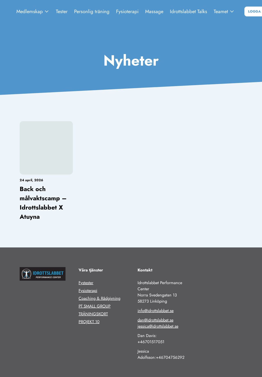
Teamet (221, 11)
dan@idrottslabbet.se (155, 320)
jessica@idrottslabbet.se (158, 326)
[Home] (8, 11)
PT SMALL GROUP (95, 306)
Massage (154, 11)
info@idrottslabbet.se (156, 311)
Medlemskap (29, 11)
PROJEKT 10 (89, 322)
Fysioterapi (127, 11)
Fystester (86, 283)
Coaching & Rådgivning (99, 298)
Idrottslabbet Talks (188, 11)
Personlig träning (92, 11)
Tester (62, 11)
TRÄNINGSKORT (93, 314)
